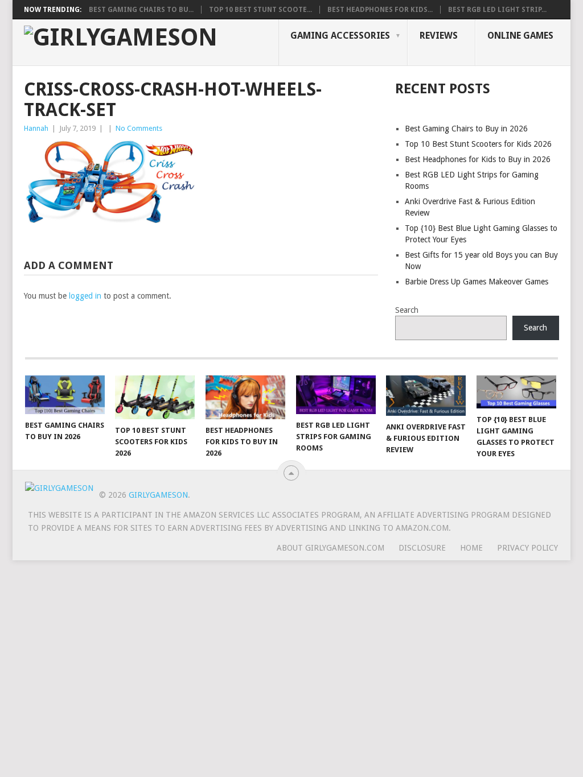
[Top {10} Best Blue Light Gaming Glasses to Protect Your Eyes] (516, 391)
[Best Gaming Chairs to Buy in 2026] (65, 394)
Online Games (520, 35)
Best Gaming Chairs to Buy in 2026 (466, 128)
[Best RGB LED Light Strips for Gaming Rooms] (336, 394)
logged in (85, 295)
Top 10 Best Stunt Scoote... (260, 10)
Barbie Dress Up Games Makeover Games (476, 281)
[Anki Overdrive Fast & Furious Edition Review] (426, 395)
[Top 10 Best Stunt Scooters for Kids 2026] (155, 397)
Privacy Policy (527, 547)
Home (471, 547)
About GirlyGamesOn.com (330, 547)
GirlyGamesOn (158, 494)
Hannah (36, 128)
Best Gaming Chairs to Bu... (141, 10)
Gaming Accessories (340, 35)
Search (406, 310)
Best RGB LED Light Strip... (497, 10)
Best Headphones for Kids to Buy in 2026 (478, 159)
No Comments (139, 128)
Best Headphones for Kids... (380, 10)
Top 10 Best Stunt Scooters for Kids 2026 (478, 143)
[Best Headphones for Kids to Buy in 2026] (245, 397)
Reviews (439, 35)
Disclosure (422, 547)
